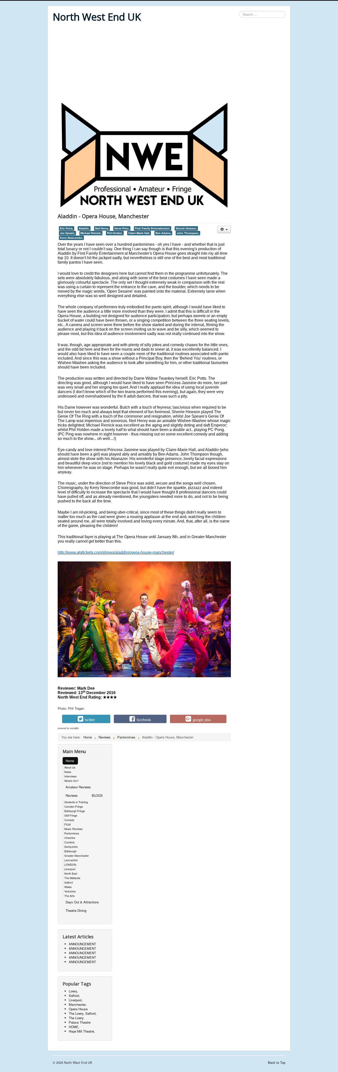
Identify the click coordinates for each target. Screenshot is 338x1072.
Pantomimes (71, 833)
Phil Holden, (115, 233)
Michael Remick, (90, 233)
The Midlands (72, 878)
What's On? (71, 781)
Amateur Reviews (78, 787)
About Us (69, 767)
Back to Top (276, 1062)
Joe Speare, (67, 233)
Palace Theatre (80, 1022)
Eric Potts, (66, 228)
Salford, (74, 995)
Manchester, (77, 1004)
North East (70, 873)
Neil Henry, (102, 228)
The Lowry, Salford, (83, 1013)
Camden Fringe (73, 806)
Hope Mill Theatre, (82, 1031)
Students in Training (76, 802)
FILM (67, 824)
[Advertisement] (169, 62)
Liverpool (69, 869)
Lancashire (71, 860)
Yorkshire (70, 891)
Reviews (72, 795)
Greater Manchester (76, 856)
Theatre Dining (76, 910)
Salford (68, 882)
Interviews (70, 776)
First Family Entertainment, (152, 228)
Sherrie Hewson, (186, 228)
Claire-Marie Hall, (139, 233)
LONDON (70, 864)
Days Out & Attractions (82, 902)
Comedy (69, 820)
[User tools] (224, 229)
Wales (68, 887)
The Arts (69, 896)
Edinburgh (70, 851)
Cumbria (69, 842)
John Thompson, (188, 233)
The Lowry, (76, 1017)
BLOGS (97, 795)
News (67, 772)
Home (70, 760)
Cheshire (69, 838)
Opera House (78, 1009)
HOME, (74, 1026)
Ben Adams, (163, 233)
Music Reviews (73, 829)
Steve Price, (121, 228)
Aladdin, (84, 228)
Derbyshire (71, 847)
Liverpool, (76, 1000)
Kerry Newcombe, (71, 238)
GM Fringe (70, 815)
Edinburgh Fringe (74, 811)
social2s (74, 728)
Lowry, (73, 991)
